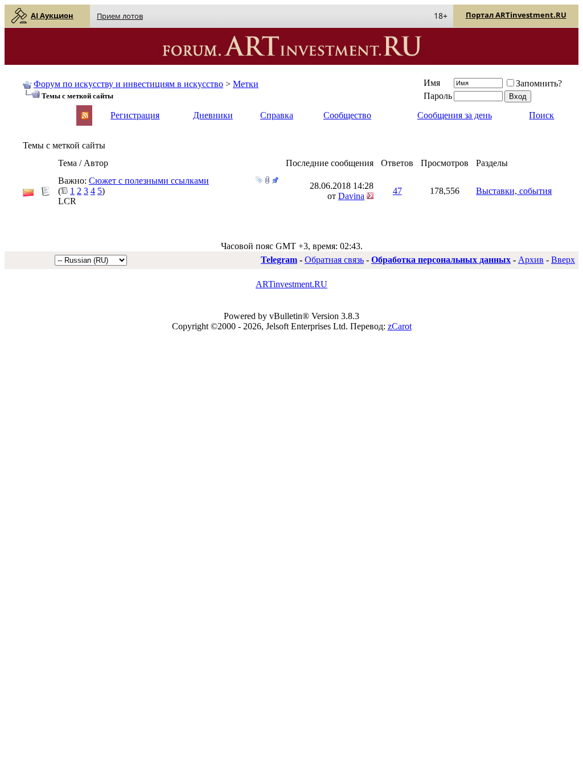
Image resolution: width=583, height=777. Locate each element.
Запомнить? (539, 83)
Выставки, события (514, 191)
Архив (531, 259)
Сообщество (347, 115)
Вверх (563, 259)
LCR (67, 201)
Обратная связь (334, 259)
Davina (351, 196)
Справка (276, 115)
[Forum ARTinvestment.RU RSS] (85, 116)
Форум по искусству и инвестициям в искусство (128, 84)
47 (397, 191)
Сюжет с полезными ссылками (149, 180)
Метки (245, 84)
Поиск (541, 115)
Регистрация (134, 115)
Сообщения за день (454, 115)
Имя (432, 83)
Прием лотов (120, 16)
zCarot (400, 326)
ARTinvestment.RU (291, 284)
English (35, 110)
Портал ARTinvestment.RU (516, 15)
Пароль (438, 96)
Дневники (213, 115)
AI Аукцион (52, 15)
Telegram (279, 259)
